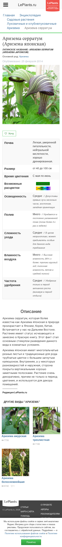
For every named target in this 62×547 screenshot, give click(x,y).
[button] (31, 94)
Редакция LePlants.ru (14, 392)
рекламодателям (50, 513)
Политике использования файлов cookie (25, 533)
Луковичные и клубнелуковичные (31, 23)
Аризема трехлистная (41, 438)
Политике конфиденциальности (38, 535)
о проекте (46, 504)
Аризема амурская (14, 436)
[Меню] (5, 4)
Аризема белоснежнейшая (13, 480)
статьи (24, 507)
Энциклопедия (30, 15)
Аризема (13, 28)
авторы (45, 509)
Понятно (31, 542)
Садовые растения (20, 19)
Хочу (11, 133)
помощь (25, 515)
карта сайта (27, 511)
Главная (9, 15)
